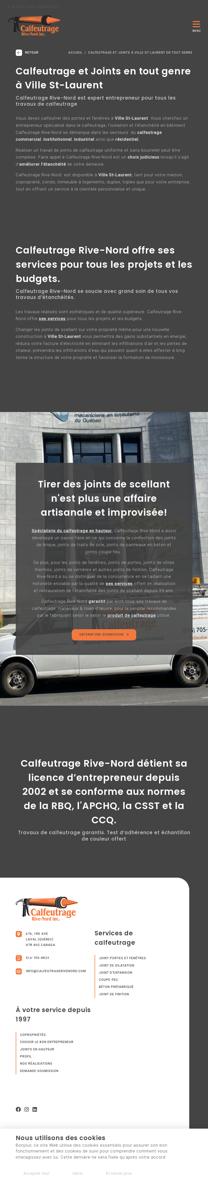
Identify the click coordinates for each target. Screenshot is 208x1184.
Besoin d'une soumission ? (36, 7)
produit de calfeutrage (132, 615)
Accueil (75, 52)
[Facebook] (18, 1110)
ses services (52, 318)
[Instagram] (26, 1110)
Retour (32, 52)
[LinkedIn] (34, 1110)
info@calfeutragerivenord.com (56, 971)
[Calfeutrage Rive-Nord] (34, 25)
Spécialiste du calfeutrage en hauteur (72, 530)
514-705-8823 (37, 958)
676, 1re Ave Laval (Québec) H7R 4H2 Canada (40, 939)
